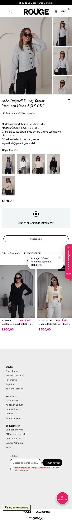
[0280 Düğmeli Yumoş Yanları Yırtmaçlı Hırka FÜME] (8, 164)
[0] (65, 10)
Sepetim (10, 384)
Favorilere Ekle (32, 315)
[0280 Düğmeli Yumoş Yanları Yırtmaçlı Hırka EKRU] (23, 164)
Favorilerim (11, 379)
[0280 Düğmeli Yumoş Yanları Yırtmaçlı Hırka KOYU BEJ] (8, 185)
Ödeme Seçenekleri (11, 253)
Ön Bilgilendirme (14, 429)
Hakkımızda (12, 400)
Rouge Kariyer (13, 417)
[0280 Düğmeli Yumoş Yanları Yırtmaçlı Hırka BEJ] (38, 164)
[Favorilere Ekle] (69, 101)
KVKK (8, 447)
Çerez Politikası (14, 438)
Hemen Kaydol (52, 462)
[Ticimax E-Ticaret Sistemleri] (36, 518)
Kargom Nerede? (14, 388)
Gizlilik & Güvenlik (15, 375)
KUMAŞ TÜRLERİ (32, 253)
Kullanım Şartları (14, 404)
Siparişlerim (12, 370)
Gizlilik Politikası (14, 442)
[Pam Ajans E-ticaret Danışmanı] (36, 512)
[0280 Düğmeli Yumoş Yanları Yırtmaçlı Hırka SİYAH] (53, 164)
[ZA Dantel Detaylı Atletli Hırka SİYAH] (17, 291)
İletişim (9, 413)
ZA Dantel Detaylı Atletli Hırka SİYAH (17, 323)
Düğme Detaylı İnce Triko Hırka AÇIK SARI (54, 323)
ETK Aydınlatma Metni (17, 433)
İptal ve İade (12, 409)
